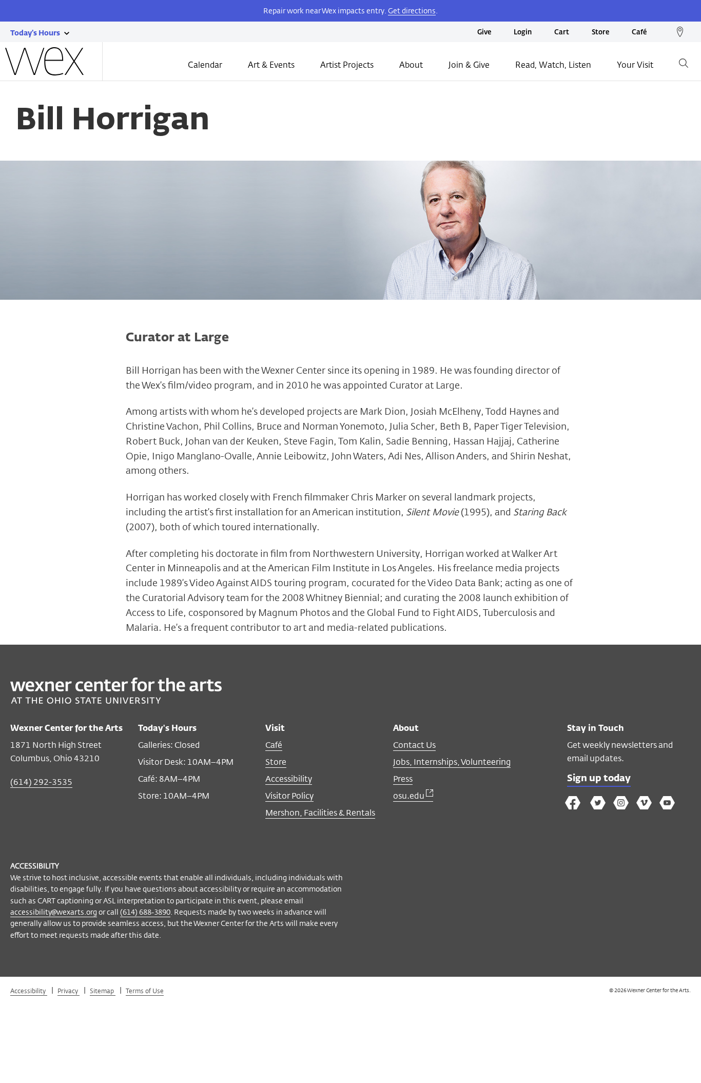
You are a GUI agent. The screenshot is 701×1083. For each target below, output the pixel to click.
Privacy (68, 990)
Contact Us (414, 745)
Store (600, 32)
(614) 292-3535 (41, 782)
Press (403, 778)
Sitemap (102, 990)
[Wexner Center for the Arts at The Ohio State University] (116, 700)
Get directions (412, 10)
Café (639, 32)
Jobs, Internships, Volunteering (452, 762)
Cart (561, 32)
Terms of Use (145, 990)
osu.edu (409, 795)
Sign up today (599, 778)
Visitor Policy (289, 795)
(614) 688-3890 (145, 912)
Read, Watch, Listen (553, 65)
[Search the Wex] (683, 65)
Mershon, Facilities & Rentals (320, 812)
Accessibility (288, 778)
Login (523, 32)
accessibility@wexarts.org (53, 912)
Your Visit (635, 65)
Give (484, 32)
